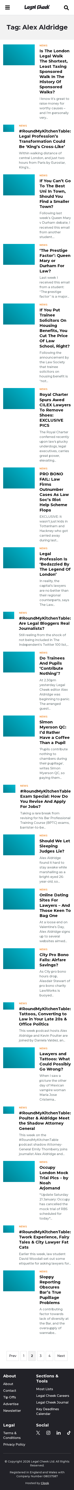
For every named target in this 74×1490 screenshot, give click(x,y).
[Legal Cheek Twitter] (38, 1433)
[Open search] (66, 7)
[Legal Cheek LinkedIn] (59, 1433)
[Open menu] (7, 7)
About (8, 1384)
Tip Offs (9, 1397)
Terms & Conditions (12, 1435)
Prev (12, 1356)
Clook (45, 1483)
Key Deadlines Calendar (47, 1411)
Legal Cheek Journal (52, 1402)
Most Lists (44, 1389)
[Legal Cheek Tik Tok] (69, 1433)
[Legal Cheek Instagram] (48, 1433)
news (43, 45)
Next (61, 1356)
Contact (9, 1391)
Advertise (11, 1404)
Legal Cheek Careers (52, 1396)
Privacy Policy (14, 1444)
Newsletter (12, 1411)
